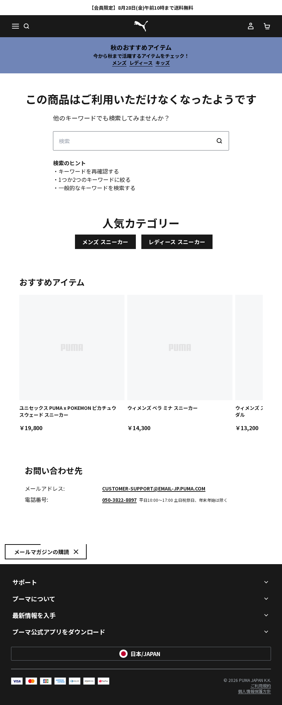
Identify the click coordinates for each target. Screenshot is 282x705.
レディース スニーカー (177, 242)
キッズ (162, 62)
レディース (141, 62)
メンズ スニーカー (105, 242)
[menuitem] (260, 685)
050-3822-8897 (119, 499)
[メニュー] (15, 26)
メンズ (119, 62)
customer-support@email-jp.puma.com (153, 488)
